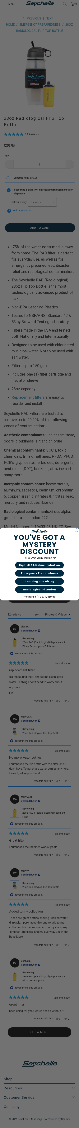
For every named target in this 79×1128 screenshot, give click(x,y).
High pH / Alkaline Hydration (39, 565)
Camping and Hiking (39, 581)
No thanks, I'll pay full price (39, 596)
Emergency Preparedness (39, 573)
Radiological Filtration (39, 589)
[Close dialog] (76, 530)
